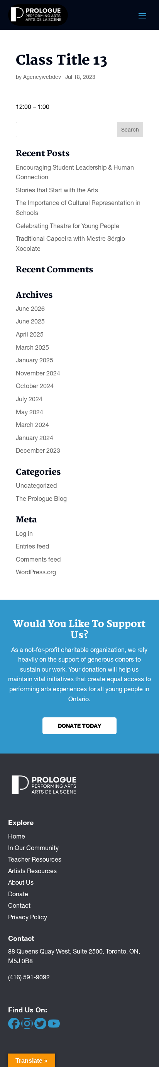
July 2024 (29, 398)
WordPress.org (36, 572)
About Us (21, 882)
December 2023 (38, 450)
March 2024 (32, 424)
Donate (18, 893)
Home (16, 836)
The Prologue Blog (41, 498)
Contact (19, 905)
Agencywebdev (42, 77)
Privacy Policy (27, 917)
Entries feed (32, 546)
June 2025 (30, 321)
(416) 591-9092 (29, 977)
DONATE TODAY (79, 725)
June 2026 (30, 308)
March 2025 (32, 347)
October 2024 (35, 385)
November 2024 (38, 373)
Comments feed (38, 559)
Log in (24, 533)
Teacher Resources (34, 859)
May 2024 (29, 411)
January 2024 (34, 437)
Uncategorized (36, 485)
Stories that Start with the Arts (57, 190)
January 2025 (34, 360)
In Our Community (33, 847)
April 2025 (30, 334)
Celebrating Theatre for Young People (67, 225)
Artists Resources (32, 870)
